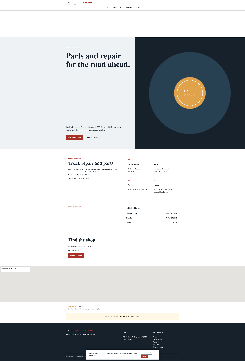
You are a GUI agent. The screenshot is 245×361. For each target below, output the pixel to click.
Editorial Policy (158, 347)
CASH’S (80, 3)
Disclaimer (156, 344)
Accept (144, 356)
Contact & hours (76, 255)
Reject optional (147, 353)
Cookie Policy (157, 339)
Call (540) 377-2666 (75, 137)
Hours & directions (93, 137)
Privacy (155, 337)
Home (107, 7)
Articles (129, 7)
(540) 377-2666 (73, 250)
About (121, 7)
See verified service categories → (79, 178)
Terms (155, 342)
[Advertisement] (57, 24)
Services (114, 7)
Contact (137, 7)
